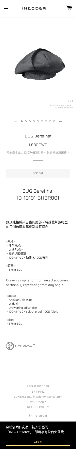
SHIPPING (38, 391)
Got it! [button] (38, 441)
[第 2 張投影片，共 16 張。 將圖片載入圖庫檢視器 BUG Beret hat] (26, 121)
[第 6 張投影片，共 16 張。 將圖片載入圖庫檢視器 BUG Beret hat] (42, 121)
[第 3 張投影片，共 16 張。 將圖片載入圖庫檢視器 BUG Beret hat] (30, 121)
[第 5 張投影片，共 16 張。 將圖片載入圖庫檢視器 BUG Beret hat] (38, 121)
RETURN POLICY (38, 407)
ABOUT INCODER (38, 386)
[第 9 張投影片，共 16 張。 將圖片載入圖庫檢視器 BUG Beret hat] (54, 121)
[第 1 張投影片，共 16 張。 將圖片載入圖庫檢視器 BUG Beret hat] (22, 121)
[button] (65, 432)
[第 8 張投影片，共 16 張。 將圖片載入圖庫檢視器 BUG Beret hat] (50, 121)
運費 (64, 152)
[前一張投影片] (15, 121)
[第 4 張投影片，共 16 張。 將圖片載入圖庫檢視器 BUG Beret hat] (34, 121)
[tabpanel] (38, 64)
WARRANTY (38, 402)
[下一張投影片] (60, 121)
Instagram (40, 415)
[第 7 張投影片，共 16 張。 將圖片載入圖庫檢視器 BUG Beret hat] (46, 121)
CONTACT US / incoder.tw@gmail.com (38, 396)
